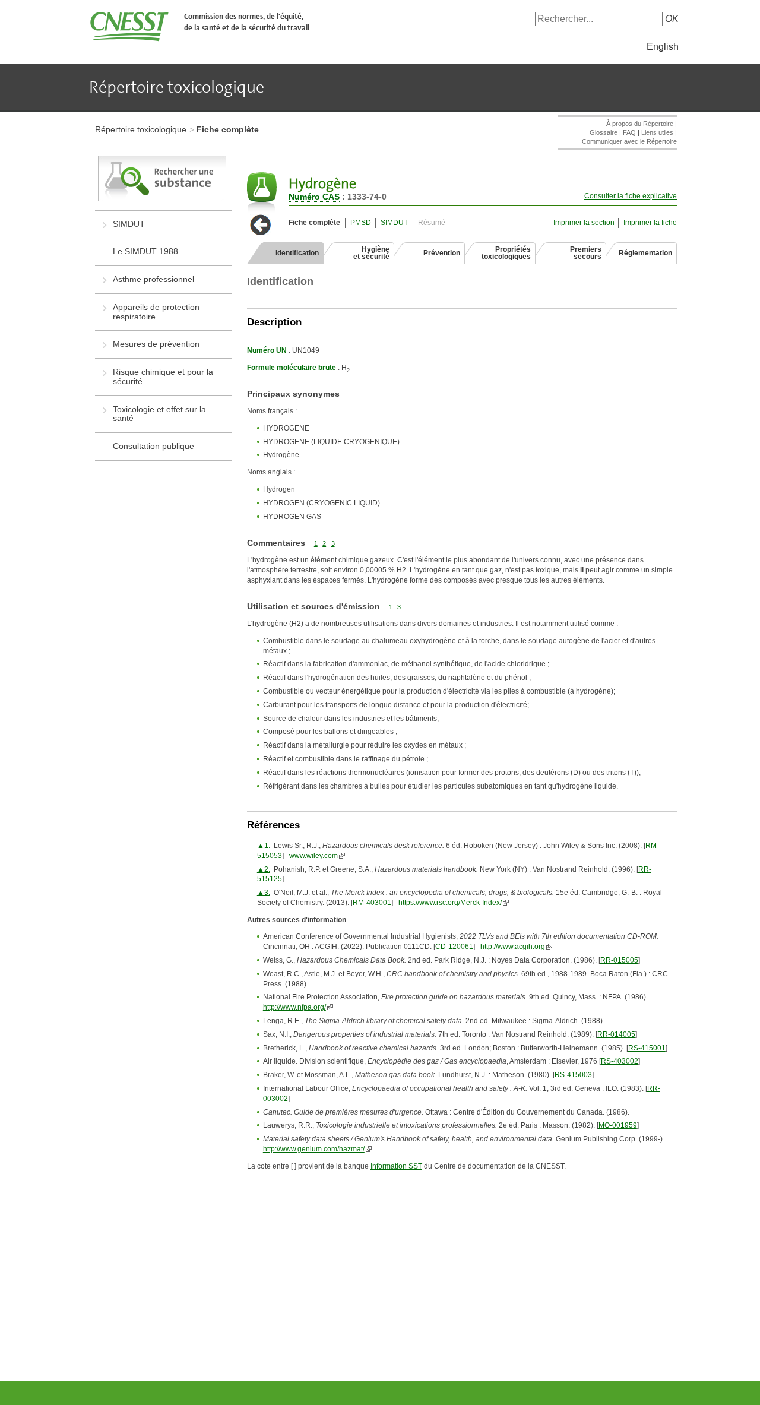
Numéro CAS (314, 196)
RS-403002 (619, 1061)
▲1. (263, 845)
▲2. (263, 869)
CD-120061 (454, 946)
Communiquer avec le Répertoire (629, 141)
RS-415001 (647, 1048)
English (663, 47)
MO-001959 (617, 1125)
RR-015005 (619, 960)
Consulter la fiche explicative (630, 196)
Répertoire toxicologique (140, 129)
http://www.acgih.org (512, 946)
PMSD (360, 223)
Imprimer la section (584, 223)
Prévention (441, 253)
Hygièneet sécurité (371, 253)
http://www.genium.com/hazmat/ (314, 1149)
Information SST (396, 1166)
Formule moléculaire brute (291, 367)
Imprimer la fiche (650, 223)
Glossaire (604, 132)
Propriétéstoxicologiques (506, 253)
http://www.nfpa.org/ (294, 1007)
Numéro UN (267, 350)
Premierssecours (585, 253)
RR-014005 (616, 1034)
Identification (297, 253)
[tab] (285, 253)
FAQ (629, 132)
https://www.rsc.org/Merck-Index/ (450, 902)
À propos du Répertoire (639, 123)
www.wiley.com (313, 856)
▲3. (263, 892)
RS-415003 (573, 1075)
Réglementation (645, 253)
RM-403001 (372, 902)
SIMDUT (394, 223)
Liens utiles (657, 132)
